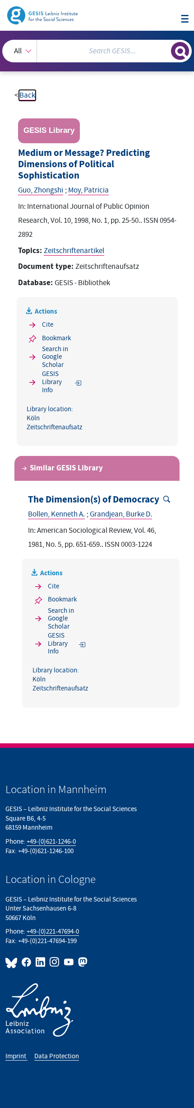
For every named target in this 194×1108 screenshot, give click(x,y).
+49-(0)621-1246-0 (51, 841)
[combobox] (97, 51)
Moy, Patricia (88, 190)
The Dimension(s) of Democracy (93, 499)
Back (27, 95)
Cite (47, 324)
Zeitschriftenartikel (74, 251)
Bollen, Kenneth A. (56, 514)
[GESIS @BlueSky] (12, 962)
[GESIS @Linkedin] (41, 962)
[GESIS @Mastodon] (82, 962)
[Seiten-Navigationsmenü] (185, 19)
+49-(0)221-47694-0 (53, 931)
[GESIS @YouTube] (69, 962)
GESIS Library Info (52, 382)
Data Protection (56, 1056)
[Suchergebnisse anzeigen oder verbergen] (180, 51)
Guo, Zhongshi (40, 190)
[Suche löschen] (164, 50)
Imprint (16, 1056)
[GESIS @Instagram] (55, 962)
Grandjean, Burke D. (121, 514)
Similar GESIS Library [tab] (66, 468)
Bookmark (56, 338)
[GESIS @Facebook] (27, 962)
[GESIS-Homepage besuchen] (43, 15)
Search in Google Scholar (55, 357)
